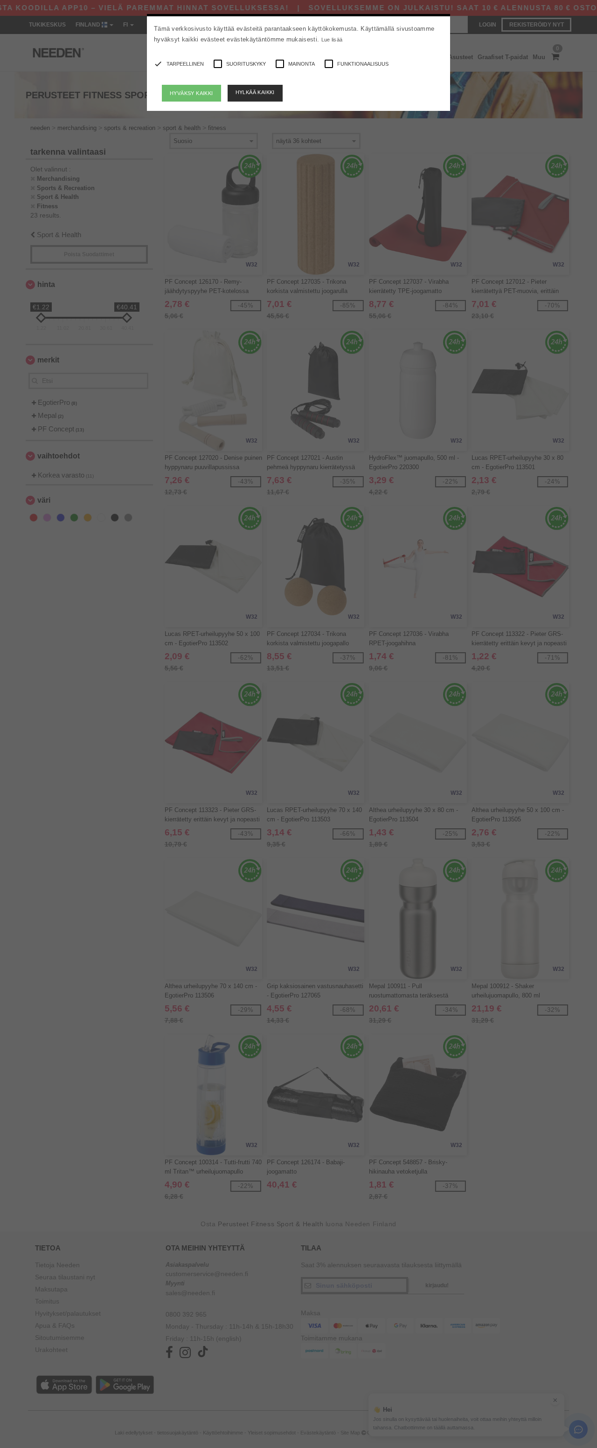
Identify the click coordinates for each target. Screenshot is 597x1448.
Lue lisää (332, 39)
